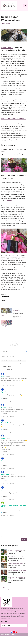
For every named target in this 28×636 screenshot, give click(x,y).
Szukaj (2, 536)
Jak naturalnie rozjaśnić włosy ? (15, 563)
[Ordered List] (10, 361)
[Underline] (6, 361)
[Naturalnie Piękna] (9, 5)
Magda (3, 461)
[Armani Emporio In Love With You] (19, 313)
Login (25, 351)
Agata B (3, 392)
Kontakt (3, 587)
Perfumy (3, 23)
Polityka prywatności (6, 589)
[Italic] (4, 361)
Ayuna (3, 438)
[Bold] (2, 361)
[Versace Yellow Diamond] (6, 310)
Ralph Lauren (7, 48)
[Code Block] (15, 361)
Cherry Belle (4, 422)
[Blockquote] (13, 361)
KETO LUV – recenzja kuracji (15, 550)
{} (18, 360)
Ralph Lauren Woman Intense (13, 119)
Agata (3, 376)
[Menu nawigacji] (25, 5)
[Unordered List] (11, 361)
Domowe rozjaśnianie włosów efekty (17, 570)
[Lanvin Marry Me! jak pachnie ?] (6, 322)
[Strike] (8, 361)
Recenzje (8, 23)
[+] (20, 361)
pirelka (3, 490)
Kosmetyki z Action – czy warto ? (16, 556)
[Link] (17, 361)
